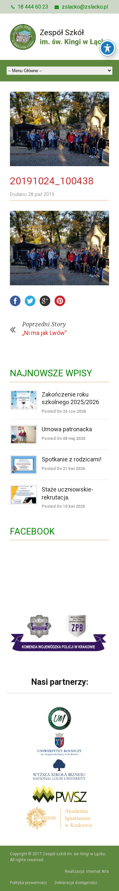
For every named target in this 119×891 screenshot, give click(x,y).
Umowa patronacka (67, 429)
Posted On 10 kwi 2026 (63, 506)
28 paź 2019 (41, 194)
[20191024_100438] (59, 129)
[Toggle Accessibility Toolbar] (107, 48)
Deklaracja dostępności (76, 882)
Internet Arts (97, 871)
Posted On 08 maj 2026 (63, 438)
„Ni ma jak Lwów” (44, 332)
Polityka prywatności (28, 882)
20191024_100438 (52, 181)
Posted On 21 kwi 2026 (63, 468)
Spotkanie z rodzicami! (71, 459)
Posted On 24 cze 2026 (64, 411)
